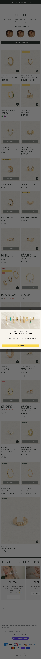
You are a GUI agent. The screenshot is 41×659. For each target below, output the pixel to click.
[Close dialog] (39, 312)
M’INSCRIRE (20, 345)
